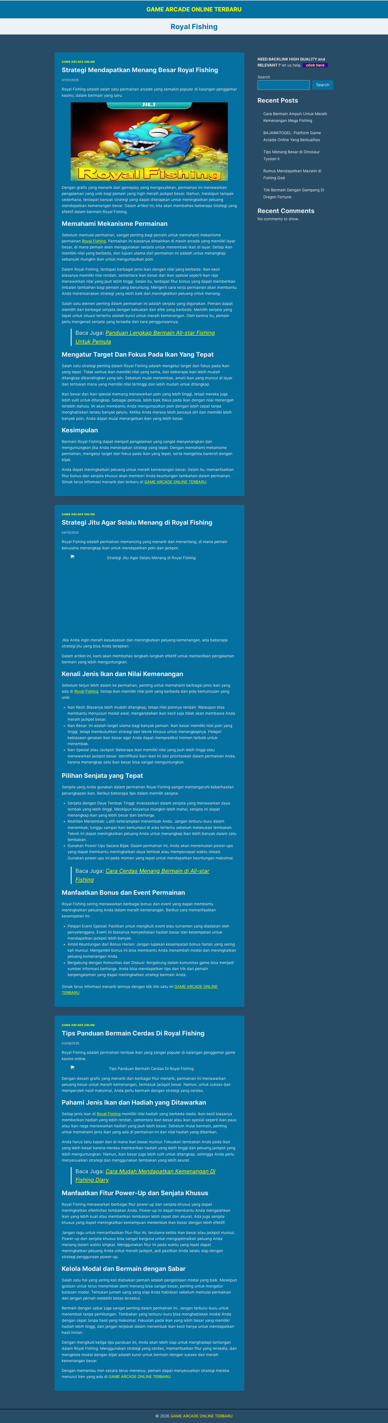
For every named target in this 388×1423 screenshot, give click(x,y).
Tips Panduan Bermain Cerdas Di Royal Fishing (133, 1033)
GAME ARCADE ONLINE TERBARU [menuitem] (175, 482)
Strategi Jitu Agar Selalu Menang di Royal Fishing (137, 522)
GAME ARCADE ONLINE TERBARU (139, 1376)
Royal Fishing (94, 241)
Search (264, 77)
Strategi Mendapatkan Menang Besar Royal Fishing (140, 70)
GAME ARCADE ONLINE (78, 61)
